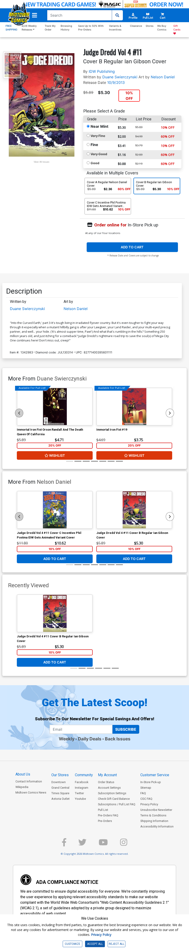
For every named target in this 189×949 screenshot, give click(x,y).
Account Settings (109, 787)
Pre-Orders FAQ (108, 815)
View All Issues (41, 162)
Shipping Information (154, 821)
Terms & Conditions (153, 815)
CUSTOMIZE (72, 944)
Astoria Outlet (60, 798)
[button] (34, 15)
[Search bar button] (117, 15)
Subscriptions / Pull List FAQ (116, 804)
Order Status (106, 782)
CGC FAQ (146, 798)
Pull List (103, 810)
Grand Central (60, 787)
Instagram (81, 787)
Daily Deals (89, 739)
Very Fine (98, 136)
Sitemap (145, 787)
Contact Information (28, 781)
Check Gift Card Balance (114, 798)
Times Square (60, 793)
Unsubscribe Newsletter (156, 810)
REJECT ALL (116, 944)
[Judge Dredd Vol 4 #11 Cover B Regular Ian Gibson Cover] (134, 510)
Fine (94, 144)
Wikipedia (21, 787)
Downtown (58, 782)
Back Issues (117, 739)
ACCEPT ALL (95, 944)
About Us (22, 774)
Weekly (66, 739)
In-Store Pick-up (150, 782)
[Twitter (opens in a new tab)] (82, 844)
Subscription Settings (112, 793)
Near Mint (99, 126)
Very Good (99, 154)
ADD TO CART (132, 247)
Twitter (79, 793)
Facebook (81, 782)
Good (95, 163)
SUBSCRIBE (125, 729)
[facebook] (64, 844)
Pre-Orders (105, 821)
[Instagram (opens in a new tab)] (124, 844)
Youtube (80, 798)
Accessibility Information (157, 826)
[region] (19, 413)
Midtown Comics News (30, 792)
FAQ (143, 793)
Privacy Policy (149, 804)
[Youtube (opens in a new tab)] (103, 844)
